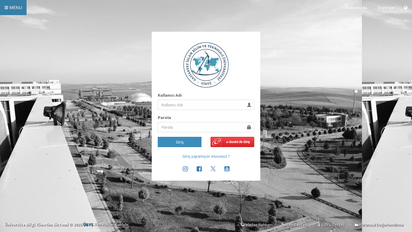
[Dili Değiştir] (405, 7)
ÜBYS (88, 224)
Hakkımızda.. (358, 7)
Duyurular (386, 7)
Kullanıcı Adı (170, 95)
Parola (164, 117)
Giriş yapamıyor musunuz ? (206, 156)
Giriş (180, 142)
